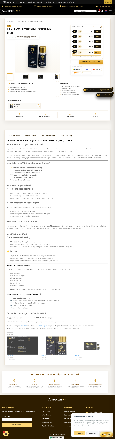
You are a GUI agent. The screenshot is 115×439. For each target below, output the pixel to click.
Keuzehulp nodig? (70, 419)
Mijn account (46, 411)
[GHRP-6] (91, 346)
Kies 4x (97, 36)
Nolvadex (43, 355)
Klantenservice (47, 422)
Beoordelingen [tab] (48, 135)
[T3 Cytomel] (23, 346)
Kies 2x (97, 31)
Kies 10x (97, 52)
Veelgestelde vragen (71, 422)
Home (8, 21)
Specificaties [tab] (30, 135)
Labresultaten (69, 415)
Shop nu (108, 2)
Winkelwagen (46, 415)
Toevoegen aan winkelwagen (91, 61)
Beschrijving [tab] (14, 135)
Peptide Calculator (48, 426)
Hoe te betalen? (69, 411)
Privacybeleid (77, 429)
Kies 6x (97, 41)
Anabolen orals (22, 21)
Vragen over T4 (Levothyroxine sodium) (98, 90)
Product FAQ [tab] (66, 135)
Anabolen (14, 21)
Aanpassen (92, 433)
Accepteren (79, 433)
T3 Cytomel (17, 104)
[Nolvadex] (57, 346)
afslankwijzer (42, 326)
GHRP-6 (77, 355)
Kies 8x (97, 46)
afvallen (24, 326)
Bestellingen (46, 419)
